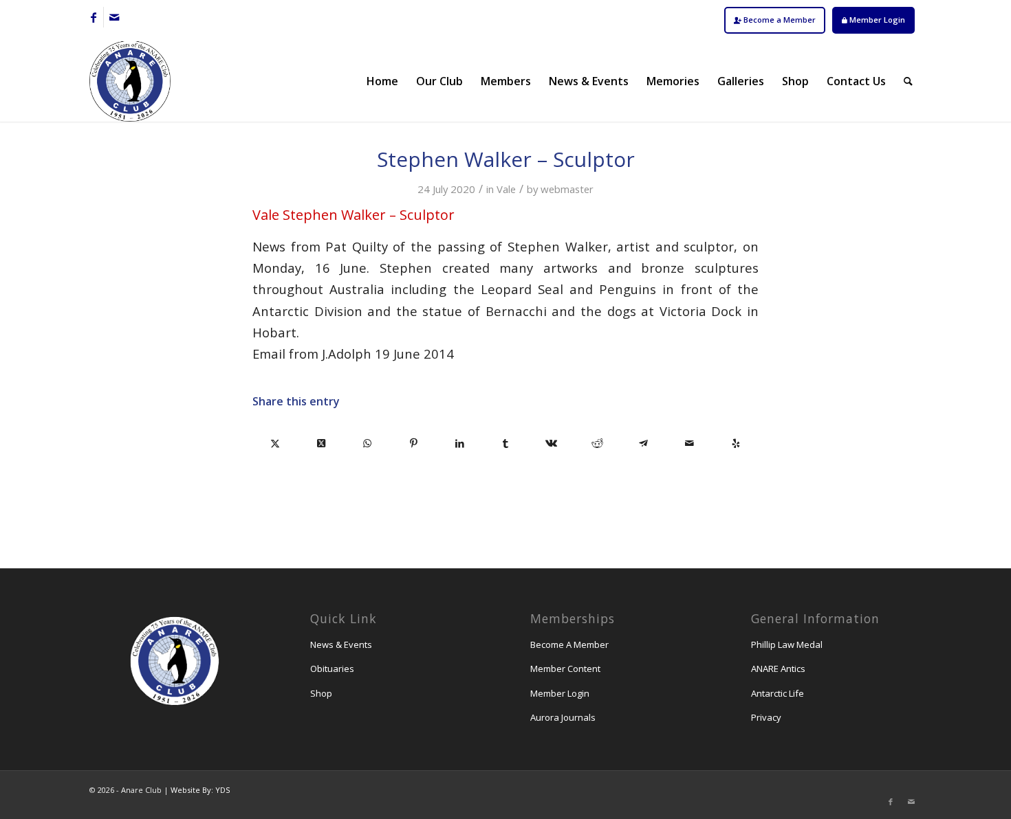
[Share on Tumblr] (506, 443)
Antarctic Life (777, 693)
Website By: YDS (200, 790)
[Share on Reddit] (597, 443)
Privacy (766, 717)
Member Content (565, 668)
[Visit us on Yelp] (736, 443)
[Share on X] (275, 443)
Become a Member (778, 19)
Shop (321, 693)
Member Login (876, 19)
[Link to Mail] (114, 17)
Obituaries (332, 668)
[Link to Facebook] (93, 17)
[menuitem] (774, 20)
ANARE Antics (778, 668)
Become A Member (569, 644)
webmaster (567, 189)
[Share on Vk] (551, 443)
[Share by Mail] (689, 443)
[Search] (908, 81)
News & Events (341, 644)
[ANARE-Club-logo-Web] (130, 81)
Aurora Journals (563, 717)
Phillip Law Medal (787, 644)
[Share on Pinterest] (414, 443)
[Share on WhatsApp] (368, 443)
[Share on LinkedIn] (460, 443)
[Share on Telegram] (643, 443)
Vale (506, 189)
